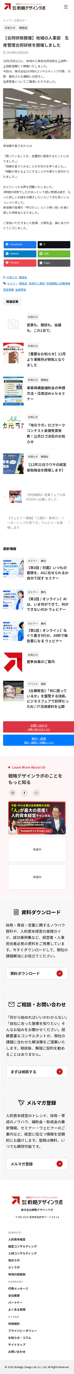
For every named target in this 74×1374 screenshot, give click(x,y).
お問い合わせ (16, 1352)
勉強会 (23, 277)
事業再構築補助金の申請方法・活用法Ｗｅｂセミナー (46, 393)
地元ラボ (14, 1260)
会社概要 (14, 1295)
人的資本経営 (16, 1239)
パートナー (15, 1302)
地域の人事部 (37, 283)
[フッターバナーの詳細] (37, 817)
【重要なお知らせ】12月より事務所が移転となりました (46, 359)
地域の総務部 (16, 1274)
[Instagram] (12, 793)
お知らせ (12, 277)
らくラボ (14, 1267)
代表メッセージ (18, 1288)
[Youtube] (36, 793)
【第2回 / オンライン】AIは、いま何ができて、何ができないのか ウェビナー (47, 604)
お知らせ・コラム (19, 1338)
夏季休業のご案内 (41, 661)
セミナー (12, 283)
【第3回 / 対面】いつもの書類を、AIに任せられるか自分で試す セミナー (47, 573)
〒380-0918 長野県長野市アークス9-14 (37, 1217)
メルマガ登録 (21, 1163)
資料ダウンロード (25, 973)
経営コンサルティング (22, 1246)
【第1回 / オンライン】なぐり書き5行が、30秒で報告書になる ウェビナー (47, 635)
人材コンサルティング (22, 1253)
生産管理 (20, 290)
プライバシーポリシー (22, 1331)
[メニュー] (66, 7)
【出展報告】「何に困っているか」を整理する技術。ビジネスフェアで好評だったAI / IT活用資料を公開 (48, 698)
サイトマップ (16, 1345)
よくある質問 (16, 1309)
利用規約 (14, 1324)
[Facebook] (24, 793)
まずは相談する (23, 1071)
